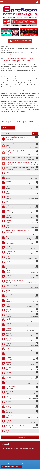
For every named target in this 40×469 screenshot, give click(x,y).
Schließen (18, 466)
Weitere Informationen (8, 466)
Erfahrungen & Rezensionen (20, 61)
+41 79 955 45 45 (32, 52)
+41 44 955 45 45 (6, 55)
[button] (37, 2)
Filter (35, 133)
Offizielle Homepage (9, 59)
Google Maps (21, 59)
